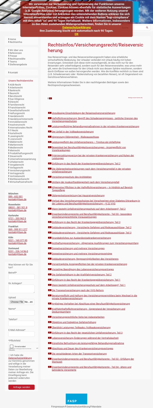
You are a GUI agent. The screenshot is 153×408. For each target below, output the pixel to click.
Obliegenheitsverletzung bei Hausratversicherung (78, 195)
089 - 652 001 (15, 196)
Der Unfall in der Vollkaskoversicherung (73, 131)
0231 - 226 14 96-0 (18, 251)
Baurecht (14, 93)
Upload (12, 297)
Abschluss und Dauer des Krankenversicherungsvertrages (82, 348)
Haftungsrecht (17, 113)
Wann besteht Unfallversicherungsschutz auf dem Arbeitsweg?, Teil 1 (89, 285)
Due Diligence (17, 99)
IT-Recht (14, 130)
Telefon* (12, 319)
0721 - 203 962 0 (17, 218)
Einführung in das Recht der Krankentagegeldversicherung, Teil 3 (86, 222)
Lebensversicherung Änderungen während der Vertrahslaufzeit (85, 338)
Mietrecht (15, 150)
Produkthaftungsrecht (21, 153)
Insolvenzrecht (17, 124)
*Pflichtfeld (14, 340)
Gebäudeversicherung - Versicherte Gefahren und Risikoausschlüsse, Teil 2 (91, 227)
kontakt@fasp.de (17, 199)
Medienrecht (16, 147)
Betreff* (12, 272)
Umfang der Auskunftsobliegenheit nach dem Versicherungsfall (85, 182)
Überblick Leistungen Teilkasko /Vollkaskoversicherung (81, 327)
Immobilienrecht (18, 121)
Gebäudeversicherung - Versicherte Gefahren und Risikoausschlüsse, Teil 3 (91, 232)
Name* (12, 308)
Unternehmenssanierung (23, 159)
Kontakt (14, 72)
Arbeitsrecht (16, 87)
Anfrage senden (21, 387)
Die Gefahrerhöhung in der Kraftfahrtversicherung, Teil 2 (82, 274)
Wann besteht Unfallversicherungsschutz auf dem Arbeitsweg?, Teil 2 (89, 208)
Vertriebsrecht (17, 176)
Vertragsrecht (17, 173)
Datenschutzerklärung (76, 27)
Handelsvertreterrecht (21, 119)
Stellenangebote (18, 64)
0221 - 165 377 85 (17, 240)
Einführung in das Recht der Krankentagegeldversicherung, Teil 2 (86, 163)
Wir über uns (16, 50)
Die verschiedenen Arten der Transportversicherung (79, 353)
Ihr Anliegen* (15, 283)
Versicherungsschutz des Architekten (72, 176)
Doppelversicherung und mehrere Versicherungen (78, 248)
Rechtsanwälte (17, 58)
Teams (13, 61)
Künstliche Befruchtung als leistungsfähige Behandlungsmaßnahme (88, 343)
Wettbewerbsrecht (19, 179)
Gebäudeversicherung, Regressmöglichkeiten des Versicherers (85, 258)
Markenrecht (16, 144)
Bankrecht (15, 90)
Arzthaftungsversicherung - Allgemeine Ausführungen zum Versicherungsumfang (95, 243)
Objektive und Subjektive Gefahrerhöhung (74, 322)
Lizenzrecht (16, 139)
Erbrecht (14, 101)
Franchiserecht (17, 107)
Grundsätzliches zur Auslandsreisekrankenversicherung (81, 237)
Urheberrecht (17, 161)
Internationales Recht (21, 127)
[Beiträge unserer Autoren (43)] (50, 98)
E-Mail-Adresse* (16, 330)
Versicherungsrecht (20, 170)
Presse (13, 55)
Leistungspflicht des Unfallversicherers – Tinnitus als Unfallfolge (86, 142)
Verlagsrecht (16, 167)
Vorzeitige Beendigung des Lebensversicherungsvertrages (83, 269)
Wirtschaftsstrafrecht (21, 181)
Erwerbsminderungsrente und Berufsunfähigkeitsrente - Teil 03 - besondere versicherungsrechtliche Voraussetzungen (92, 215)
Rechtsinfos (16, 42)
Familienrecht (17, 104)
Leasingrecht (16, 136)
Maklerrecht (16, 141)
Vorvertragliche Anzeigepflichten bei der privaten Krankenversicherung (89, 264)
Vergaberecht (17, 164)
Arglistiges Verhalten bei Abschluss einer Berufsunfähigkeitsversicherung (91, 303)
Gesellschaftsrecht (20, 110)
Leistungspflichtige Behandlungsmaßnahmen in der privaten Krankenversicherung (95, 126)
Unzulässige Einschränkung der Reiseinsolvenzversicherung (83, 113)
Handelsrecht (17, 116)
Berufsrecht (16, 96)
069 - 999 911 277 (17, 229)
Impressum (59, 406)
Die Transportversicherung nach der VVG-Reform (78, 290)
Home (13, 39)
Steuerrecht (16, 156)
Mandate (96, 406)
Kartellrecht (16, 133)
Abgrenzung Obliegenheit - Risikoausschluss (75, 136)
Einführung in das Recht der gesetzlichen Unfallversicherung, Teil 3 (87, 332)
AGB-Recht (15, 84)
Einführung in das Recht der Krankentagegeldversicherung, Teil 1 (86, 279)
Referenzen (16, 53)
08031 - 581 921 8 (17, 207)
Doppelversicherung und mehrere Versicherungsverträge (82, 253)
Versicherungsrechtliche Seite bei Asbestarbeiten (78, 317)
